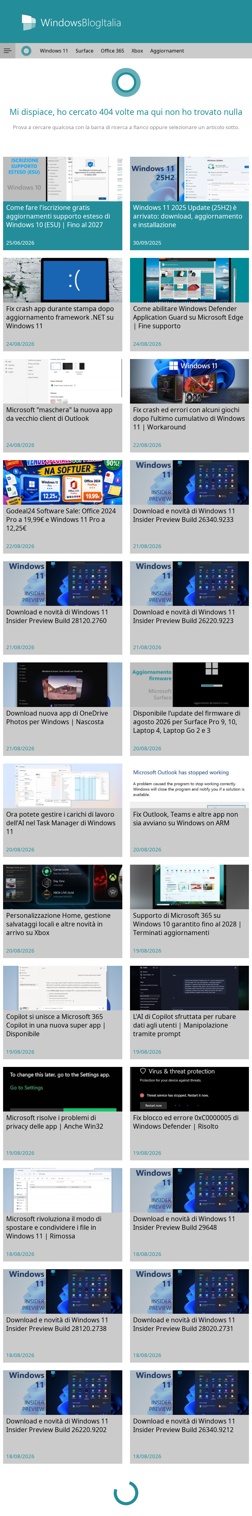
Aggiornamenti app (172, 50)
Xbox (137, 50)
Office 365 (112, 50)
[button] (7, 50)
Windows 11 (54, 50)
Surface (84, 50)
